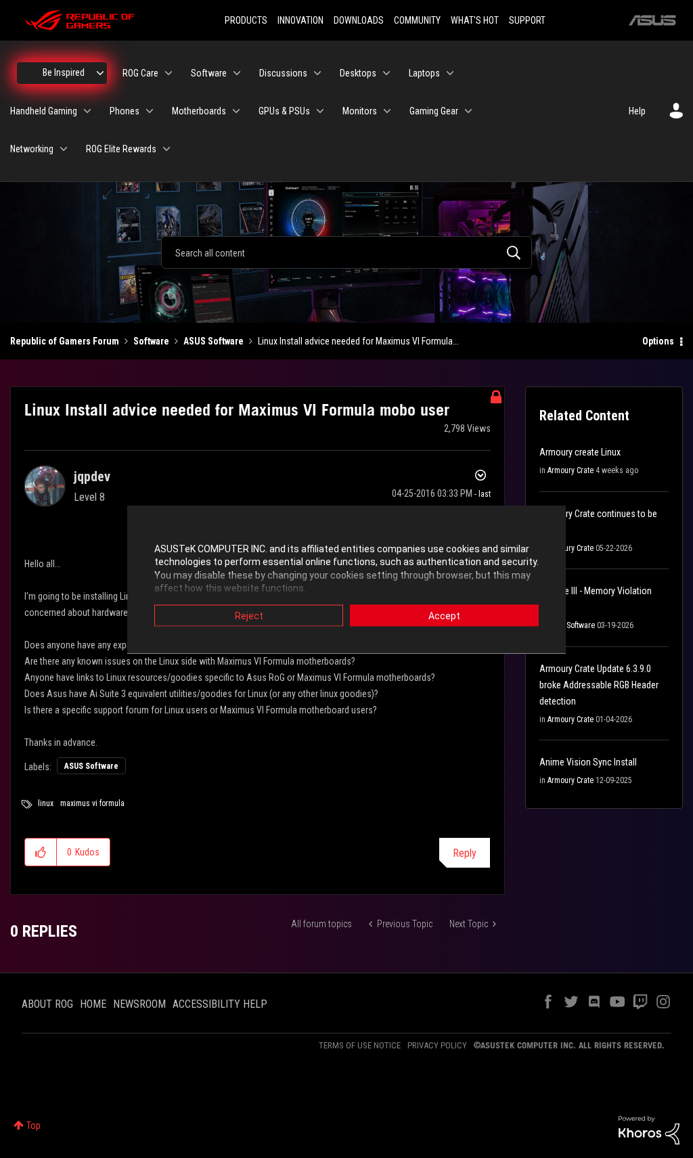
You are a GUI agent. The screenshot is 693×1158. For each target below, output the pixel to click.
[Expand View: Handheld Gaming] (87, 111)
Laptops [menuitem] (424, 73)
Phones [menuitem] (124, 111)
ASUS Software (213, 341)
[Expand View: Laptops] (450, 73)
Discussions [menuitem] (283, 73)
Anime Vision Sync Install (588, 762)
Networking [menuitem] (31, 148)
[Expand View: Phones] (149, 111)
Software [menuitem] (209, 73)
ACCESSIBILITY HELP (220, 1004)
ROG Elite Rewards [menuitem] (121, 148)
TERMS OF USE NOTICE (360, 1045)
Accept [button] (444, 615)
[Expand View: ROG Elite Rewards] (166, 148)
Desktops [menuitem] (358, 73)
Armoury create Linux (580, 452)
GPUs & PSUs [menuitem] (284, 111)
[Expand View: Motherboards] (236, 111)
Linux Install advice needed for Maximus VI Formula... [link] (358, 341)
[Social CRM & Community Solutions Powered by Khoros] (649, 1129)
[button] (41, 852)
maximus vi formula (92, 803)
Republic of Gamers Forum (64, 341)
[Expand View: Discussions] (317, 73)
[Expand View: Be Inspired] (100, 73)
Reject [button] (249, 615)
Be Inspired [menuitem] (64, 72)
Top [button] (33, 1125)
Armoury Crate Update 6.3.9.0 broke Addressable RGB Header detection (598, 685)
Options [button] (658, 341)
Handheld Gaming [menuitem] (43, 111)
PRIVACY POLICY (437, 1045)
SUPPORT (527, 20)
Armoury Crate (570, 470)
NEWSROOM (139, 1004)
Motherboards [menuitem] (199, 111)
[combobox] (346, 252)
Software (151, 341)
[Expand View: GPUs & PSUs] (320, 111)
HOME (93, 1004)
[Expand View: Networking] (63, 148)
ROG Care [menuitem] (140, 73)
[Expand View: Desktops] (386, 73)
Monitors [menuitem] (359, 111)
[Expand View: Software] (237, 73)
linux (45, 803)
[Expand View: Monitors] (387, 111)
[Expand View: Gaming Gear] (468, 111)
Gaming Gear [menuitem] (433, 111)
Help (637, 111)
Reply (464, 853)
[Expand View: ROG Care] (168, 73)
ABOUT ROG (47, 1004)
